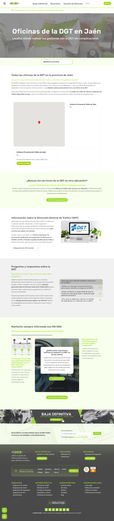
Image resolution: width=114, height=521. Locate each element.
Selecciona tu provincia (51, 62)
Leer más (56, 378)
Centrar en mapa (24, 163)
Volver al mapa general (56, 200)
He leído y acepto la (74, 437)
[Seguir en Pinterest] (67, 509)
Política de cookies (91, 490)
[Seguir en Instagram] (49, 509)
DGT (20, 10)
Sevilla (64, 469)
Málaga (40, 472)
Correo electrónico (67, 430)
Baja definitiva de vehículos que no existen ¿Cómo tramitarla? (90, 342)
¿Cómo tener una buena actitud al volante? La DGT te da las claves (57, 352)
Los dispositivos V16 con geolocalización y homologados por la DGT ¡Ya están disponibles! (21, 363)
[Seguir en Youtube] (57, 509)
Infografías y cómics (43, 492)
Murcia (56, 472)
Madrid (40, 469)
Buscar (107, 3)
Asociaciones (17, 495)
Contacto (64, 492)
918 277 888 (89, 458)
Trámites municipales (44, 490)
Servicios (64, 488)
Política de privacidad (92, 488)
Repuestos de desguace (93, 454)
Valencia (56, 469)
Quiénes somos (66, 485)
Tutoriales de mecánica (44, 495)
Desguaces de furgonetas (21, 490)
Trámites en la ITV (43, 488)
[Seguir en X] (60, 509)
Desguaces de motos (20, 488)
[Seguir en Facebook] (46, 509)
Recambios (55, 3)
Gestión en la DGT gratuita (45, 454)
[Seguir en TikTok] (53, 509)
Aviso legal (88, 485)
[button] (39, 122)
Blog (62, 495)
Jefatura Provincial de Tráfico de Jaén (83, 104)
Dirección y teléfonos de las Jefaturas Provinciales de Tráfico (41, 10)
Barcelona (48, 469)
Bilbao (47, 472)
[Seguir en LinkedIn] (64, 509)
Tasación (73, 3)
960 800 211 (41, 458)
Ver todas (74, 471)
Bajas (40, 3)
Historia (63, 490)
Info (16, 10)
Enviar (97, 433)
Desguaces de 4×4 (19, 492)
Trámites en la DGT (43, 485)
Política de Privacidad (80, 437)
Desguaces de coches (20, 485)
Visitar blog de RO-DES (56, 397)
